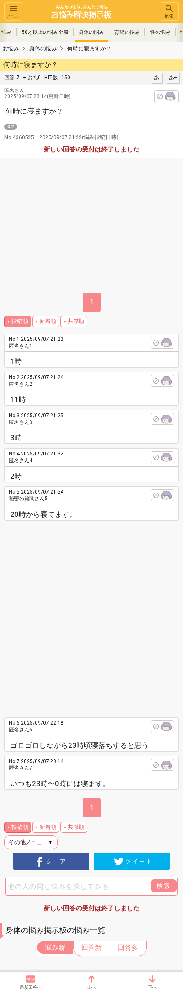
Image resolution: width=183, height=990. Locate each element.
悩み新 (55, 947)
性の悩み (160, 32)
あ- (157, 78)
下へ (152, 987)
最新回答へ (30, 987)
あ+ (173, 78)
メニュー (13, 16)
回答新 (91, 947)
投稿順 (19, 321)
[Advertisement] (91, 616)
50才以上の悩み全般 (45, 32)
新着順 (48, 321)
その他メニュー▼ (31, 842)
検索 (169, 16)
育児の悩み (127, 32)
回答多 (128, 947)
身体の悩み (91, 32)
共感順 (76, 321)
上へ (91, 987)
